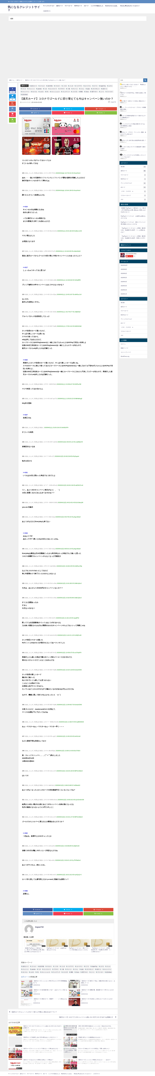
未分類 (133, 166)
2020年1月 (124, 294)
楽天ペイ (105, 88)
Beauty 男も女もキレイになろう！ (130, 5)
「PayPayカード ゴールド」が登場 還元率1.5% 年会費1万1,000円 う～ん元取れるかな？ (133, 230)
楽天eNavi (25, 94)
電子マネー (95, 91)
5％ (47, 91)
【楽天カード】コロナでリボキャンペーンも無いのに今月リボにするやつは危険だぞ (86, 1017)
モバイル (34, 91)
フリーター (110, 91)
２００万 (75, 91)
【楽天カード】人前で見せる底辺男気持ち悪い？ (133, 140)
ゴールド (42, 85)
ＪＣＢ (65, 85)
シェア (12, 91)
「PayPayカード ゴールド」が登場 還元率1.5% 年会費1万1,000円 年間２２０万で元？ (133, 238)
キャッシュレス (55, 91)
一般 (69, 88)
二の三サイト (47, 11)
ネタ (133, 199)
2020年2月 (124, 290)
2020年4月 (124, 281)
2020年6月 (124, 273)
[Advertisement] (62, 49)
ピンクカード (53, 88)
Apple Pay (103, 85)
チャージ (75, 88)
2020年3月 (124, 285)
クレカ (24, 88)
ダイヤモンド (96, 88)
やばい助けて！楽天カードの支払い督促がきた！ (133, 101)
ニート (102, 91)
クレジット (32, 88)
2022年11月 (124, 265)
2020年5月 (124, 277)
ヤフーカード (68, 5)
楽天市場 (50, 85)
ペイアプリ (79, 85)
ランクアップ (66, 91)
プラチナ (62, 88)
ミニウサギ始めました (97, 5)
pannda (39, 88)
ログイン (123, 344)
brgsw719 (113, 102)
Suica (87, 91)
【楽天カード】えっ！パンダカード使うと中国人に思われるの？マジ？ (34, 1012)
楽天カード (59, 5)
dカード (86, 5)
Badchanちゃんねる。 (111, 5)
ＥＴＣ (95, 85)
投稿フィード (124, 348)
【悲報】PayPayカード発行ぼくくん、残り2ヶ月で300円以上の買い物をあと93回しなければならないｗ (133, 210)
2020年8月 (124, 269)
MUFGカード (78, 5)
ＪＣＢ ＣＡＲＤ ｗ (133, 191)
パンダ (71, 85)
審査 (81, 91)
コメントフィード (126, 352)
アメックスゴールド (48, 5)
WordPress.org (125, 356)
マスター (57, 85)
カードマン (88, 85)
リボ (45, 88)
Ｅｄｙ (82, 88)
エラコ (110, 85)
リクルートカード (133, 195)
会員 (88, 88)
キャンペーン (25, 91)
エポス (42, 91)
